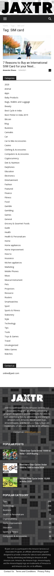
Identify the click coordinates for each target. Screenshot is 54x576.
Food (7, 201)
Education (9, 171)
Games (8, 214)
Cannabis (9, 132)
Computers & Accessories (17, 154)
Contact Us (9, 571)
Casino (8, 145)
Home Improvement (14, 249)
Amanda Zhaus (9, 70)
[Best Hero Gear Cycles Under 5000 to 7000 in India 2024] (10, 468)
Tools (7, 332)
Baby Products (11, 97)
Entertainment (11, 180)
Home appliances (13, 245)
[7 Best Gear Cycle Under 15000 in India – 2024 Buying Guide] (10, 454)
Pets (7, 284)
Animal (8, 88)
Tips (6, 327)
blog (7, 123)
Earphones (10, 167)
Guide (7, 227)
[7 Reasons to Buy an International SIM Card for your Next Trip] (27, 47)
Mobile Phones (12, 271)
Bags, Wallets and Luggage (17, 101)
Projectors (9, 288)
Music (7, 275)
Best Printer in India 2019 (16, 115)
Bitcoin (8, 119)
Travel (7, 340)
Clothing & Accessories (15, 149)
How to (8, 254)
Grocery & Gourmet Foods (17, 223)
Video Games (11, 349)
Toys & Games (12, 336)
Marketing (9, 267)
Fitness (8, 197)
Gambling (9, 210)
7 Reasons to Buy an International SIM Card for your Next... (25, 64)
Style (7, 319)
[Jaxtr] (27, 7)
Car (6, 136)
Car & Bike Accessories (15, 141)
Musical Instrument (13, 280)
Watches (9, 353)
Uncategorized (11, 345)
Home (5, 25)
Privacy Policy (44, 571)
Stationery (9, 314)
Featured (9, 188)
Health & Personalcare (15, 236)
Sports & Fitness (12, 310)
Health (8, 232)
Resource (9, 293)
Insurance (9, 258)
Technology (10, 323)
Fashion (8, 184)
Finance (8, 193)
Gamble (8, 206)
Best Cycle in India (13, 110)
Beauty (8, 106)
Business (9, 128)
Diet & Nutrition (12, 162)
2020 (7, 84)
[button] (5, 19)
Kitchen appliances (13, 262)
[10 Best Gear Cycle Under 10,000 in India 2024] (10, 482)
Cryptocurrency (12, 158)
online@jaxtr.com (32, 432)
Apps (7, 93)
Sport (7, 306)
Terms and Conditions (26, 571)
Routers (8, 297)
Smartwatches (11, 301)
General (8, 219)
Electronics (10, 175)
